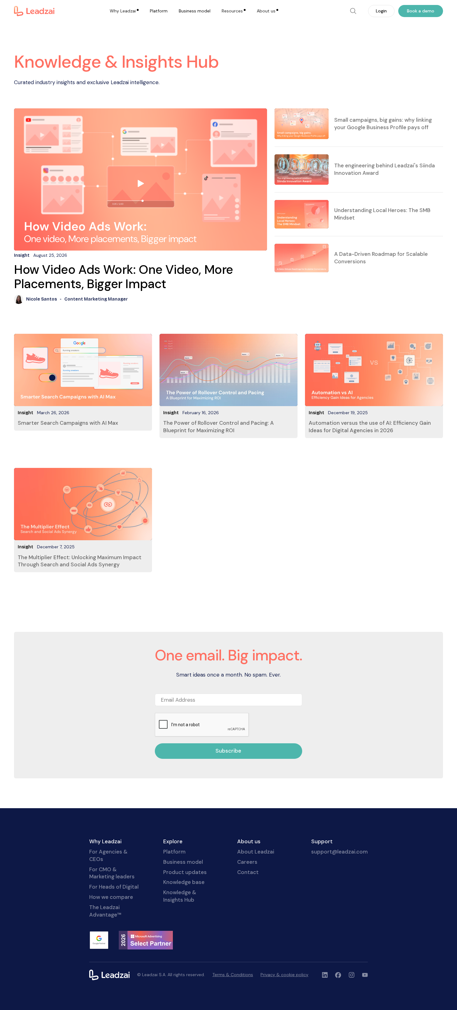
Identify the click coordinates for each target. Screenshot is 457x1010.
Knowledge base (184, 882)
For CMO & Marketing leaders (112, 873)
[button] (124, 11)
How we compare (111, 897)
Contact (248, 872)
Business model (194, 11)
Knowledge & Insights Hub (179, 896)
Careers (247, 861)
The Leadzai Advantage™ (105, 911)
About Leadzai (255, 851)
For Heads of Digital (114, 886)
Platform (159, 11)
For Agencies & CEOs (108, 855)
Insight (25, 412)
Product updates (185, 872)
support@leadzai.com (339, 851)
